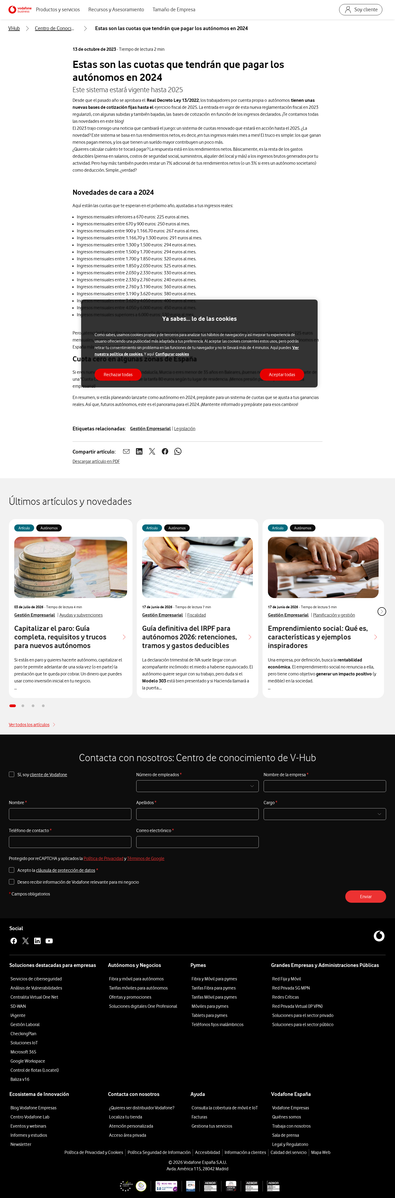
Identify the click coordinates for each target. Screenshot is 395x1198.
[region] (199, 343)
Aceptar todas (282, 374)
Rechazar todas (118, 374)
